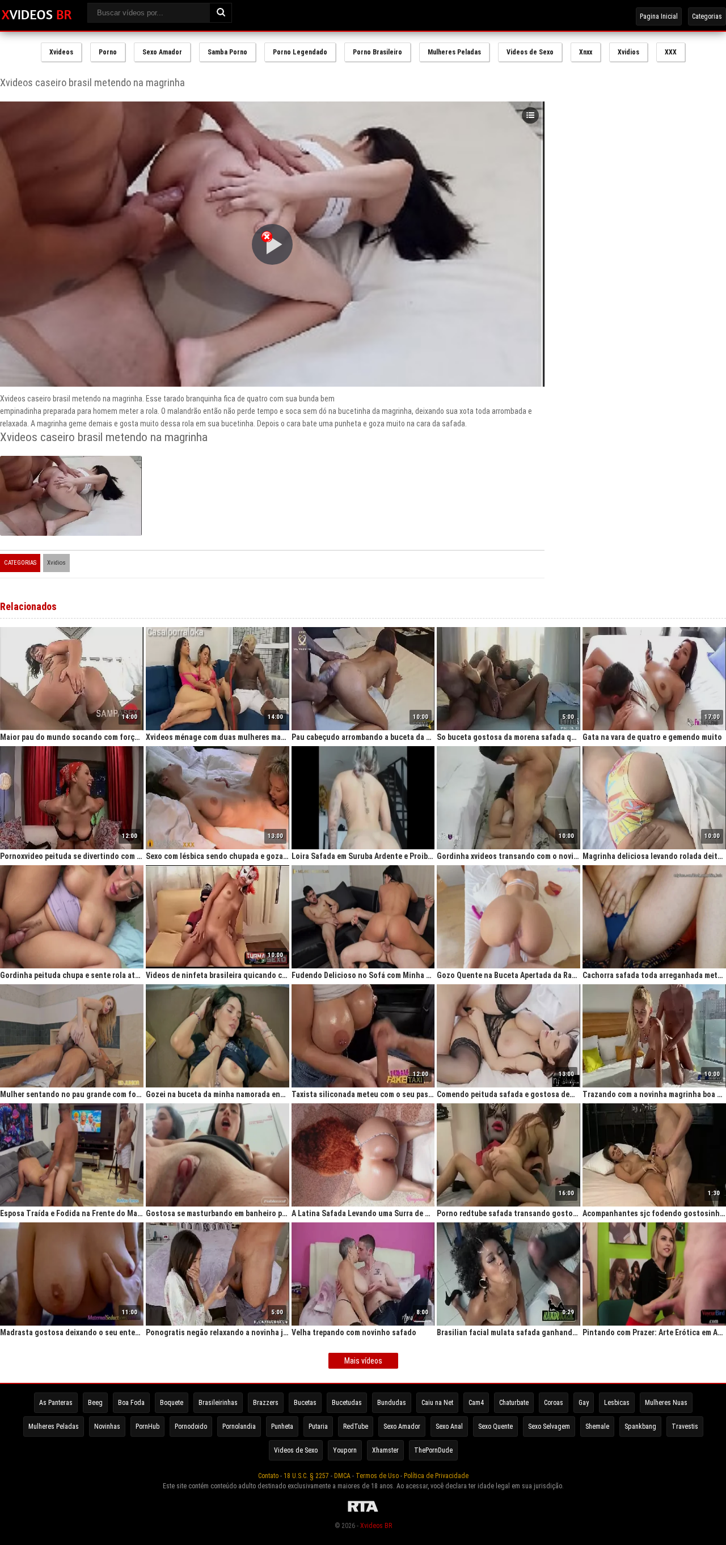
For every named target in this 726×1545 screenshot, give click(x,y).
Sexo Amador (162, 52)
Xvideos (61, 52)
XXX (671, 52)
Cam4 (476, 1403)
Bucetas (305, 1403)
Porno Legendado (300, 52)
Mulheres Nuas (666, 1403)
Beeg (95, 1403)
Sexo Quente (495, 1426)
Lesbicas (617, 1403)
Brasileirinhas (218, 1403)
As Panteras (56, 1403)
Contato (268, 1476)
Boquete (171, 1403)
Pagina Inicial (659, 16)
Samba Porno (227, 52)
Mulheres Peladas (454, 52)
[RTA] (363, 1512)
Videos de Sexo (530, 52)
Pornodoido (191, 1426)
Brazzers (265, 1403)
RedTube (355, 1426)
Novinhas (107, 1426)
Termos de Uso (377, 1476)
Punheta (282, 1426)
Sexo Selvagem (549, 1426)
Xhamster (385, 1450)
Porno (108, 52)
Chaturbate (514, 1403)
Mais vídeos (363, 1360)
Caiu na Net (437, 1403)
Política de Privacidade (436, 1476)
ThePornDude (433, 1450)
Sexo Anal (449, 1426)
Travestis (685, 1426)
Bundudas (391, 1403)
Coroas (553, 1403)
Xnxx (585, 52)
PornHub (147, 1426)
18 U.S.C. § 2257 (306, 1476)
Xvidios (628, 52)
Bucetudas (347, 1403)
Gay (584, 1403)
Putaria (318, 1426)
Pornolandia (239, 1426)
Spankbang (640, 1426)
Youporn (345, 1450)
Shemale (597, 1426)
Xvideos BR (376, 1526)
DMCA (342, 1476)
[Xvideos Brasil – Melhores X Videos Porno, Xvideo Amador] (36, 15)
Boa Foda (131, 1403)
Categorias (707, 16)
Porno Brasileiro (377, 52)
